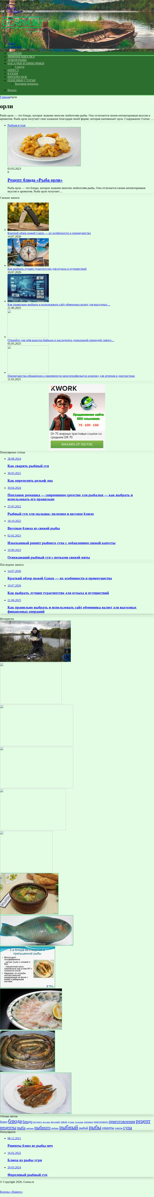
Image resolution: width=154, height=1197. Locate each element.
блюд (3, 1122)
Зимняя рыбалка (21, 56)
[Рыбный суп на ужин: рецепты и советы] (33, 829)
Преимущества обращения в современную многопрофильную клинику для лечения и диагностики (71, 375)
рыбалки (30, 1128)
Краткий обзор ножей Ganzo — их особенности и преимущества (49, 233)
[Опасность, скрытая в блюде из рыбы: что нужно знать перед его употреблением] (31, 1028)
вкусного (37, 1122)
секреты (108, 1128)
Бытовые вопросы (26, 83)
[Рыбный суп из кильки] (29, 913)
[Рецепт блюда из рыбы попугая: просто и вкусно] (36, 944)
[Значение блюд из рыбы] (27, 986)
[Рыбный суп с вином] (31, 703)
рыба (21, 1127)
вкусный (55, 1122)
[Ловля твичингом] (26, 871)
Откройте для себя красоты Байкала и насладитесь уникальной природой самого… (61, 340)
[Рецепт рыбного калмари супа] (36, 745)
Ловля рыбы (17, 60)
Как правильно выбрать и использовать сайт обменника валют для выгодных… (59, 304)
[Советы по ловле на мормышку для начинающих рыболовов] (35, 660)
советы (118, 1128)
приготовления (122, 1121)
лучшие (71, 1122)
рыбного (42, 1127)
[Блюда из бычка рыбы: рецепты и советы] (35, 1113)
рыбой (83, 1128)
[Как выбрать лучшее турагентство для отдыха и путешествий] (28, 265)
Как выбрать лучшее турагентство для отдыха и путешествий (47, 268)
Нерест (13, 70)
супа (127, 1127)
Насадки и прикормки (26, 63)
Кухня (13, 73)
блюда (15, 1121)
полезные (79, 1122)
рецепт (143, 1121)
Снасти (19, 66)
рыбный (68, 1127)
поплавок (88, 1122)
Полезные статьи (22, 80)
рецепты (8, 1127)
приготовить (101, 1121)
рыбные (55, 1128)
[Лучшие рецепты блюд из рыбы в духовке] (36, 787)
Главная (5, 97)
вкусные (46, 1122)
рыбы (95, 1127)
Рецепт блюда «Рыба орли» (35, 180)
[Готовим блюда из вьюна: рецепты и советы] (27, 1070)
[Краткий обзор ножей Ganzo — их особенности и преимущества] (28, 229)
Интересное (17, 77)
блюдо (27, 1121)
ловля (63, 1121)
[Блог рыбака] (21, 37)
